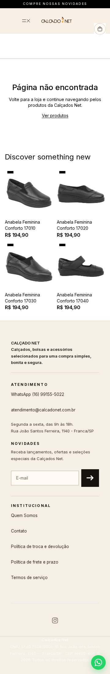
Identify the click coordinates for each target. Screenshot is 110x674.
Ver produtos (55, 115)
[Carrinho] (100, 29)
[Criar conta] (90, 478)
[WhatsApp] (98, 662)
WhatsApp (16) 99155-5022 (37, 394)
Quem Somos (24, 515)
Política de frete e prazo (34, 562)
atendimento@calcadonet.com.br (43, 409)
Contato (19, 531)
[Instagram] (55, 620)
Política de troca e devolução (40, 546)
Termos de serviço (29, 577)
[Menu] (26, 21)
